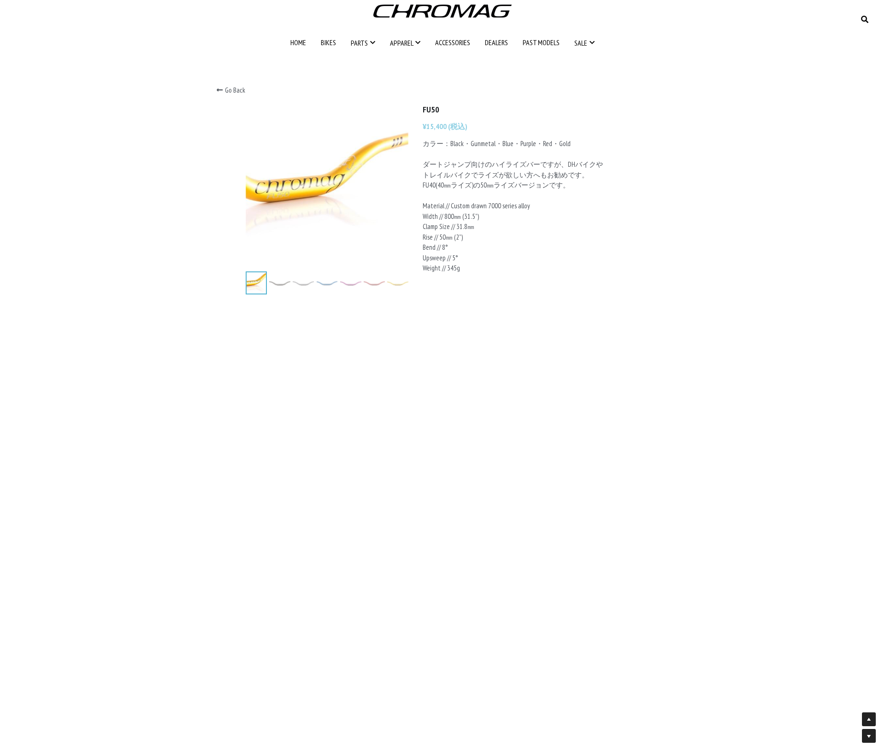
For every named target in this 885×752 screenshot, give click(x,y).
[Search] (864, 19)
